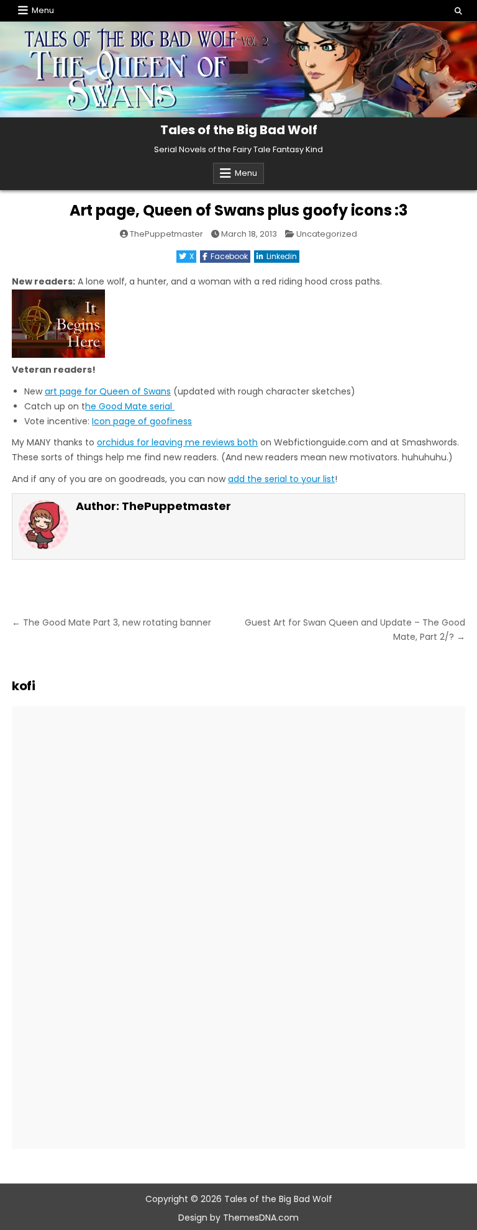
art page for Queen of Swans (108, 391)
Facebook (229, 256)
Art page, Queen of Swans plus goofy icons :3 (238, 210)
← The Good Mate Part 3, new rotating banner (111, 622)
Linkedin (281, 256)
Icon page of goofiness (142, 421)
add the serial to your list (281, 479)
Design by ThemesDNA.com (238, 1217)
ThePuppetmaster (166, 234)
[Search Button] (458, 11)
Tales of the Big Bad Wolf (238, 130)
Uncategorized (326, 234)
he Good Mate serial (130, 406)
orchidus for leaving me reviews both (177, 442)
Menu (43, 10)
